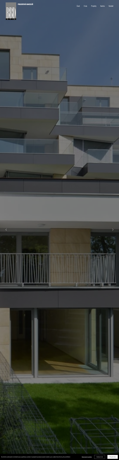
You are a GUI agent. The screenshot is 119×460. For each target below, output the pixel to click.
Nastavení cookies (87, 457)
